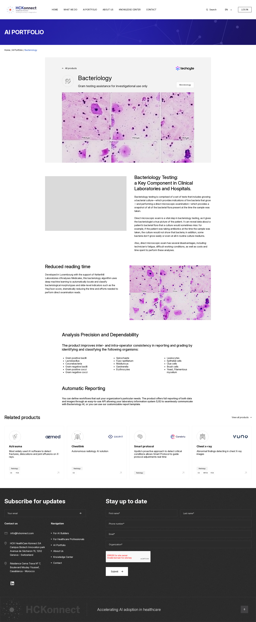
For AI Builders (61, 533)
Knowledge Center (63, 556)
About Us (58, 551)
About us (108, 10)
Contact (151, 10)
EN (226, 9)
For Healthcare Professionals (68, 539)
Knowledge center (130, 10)
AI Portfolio (90, 10)
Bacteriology (31, 50)
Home (55, 10)
